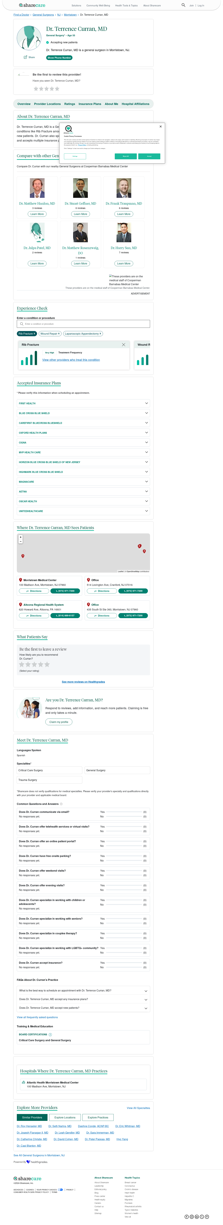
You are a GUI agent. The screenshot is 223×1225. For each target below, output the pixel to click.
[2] (41, 88)
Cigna (22, 442)
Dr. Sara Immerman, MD (100, 1132)
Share (32, 57)
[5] (57, 88)
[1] (35, 88)
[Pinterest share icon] (206, 1218)
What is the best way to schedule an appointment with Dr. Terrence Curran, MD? (65, 990)
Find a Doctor (21, 14)
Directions (35, 591)
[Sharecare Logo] (32, 5)
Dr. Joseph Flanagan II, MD (32, 1132)
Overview (24, 104)
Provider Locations (47, 104)
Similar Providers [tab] (32, 1117)
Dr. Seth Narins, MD (60, 1126)
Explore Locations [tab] (65, 1117)
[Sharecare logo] (49, 1178)
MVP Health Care (30, 452)
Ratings (69, 104)
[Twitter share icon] (201, 1218)
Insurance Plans (90, 104)
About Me (111, 104)
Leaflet (120, 571)
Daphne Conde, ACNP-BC (93, 1126)
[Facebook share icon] (186, 1218)
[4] (52, 88)
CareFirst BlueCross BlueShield (40, 423)
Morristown (70, 14)
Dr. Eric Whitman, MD (127, 1126)
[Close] (160, 126)
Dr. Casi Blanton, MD (29, 1145)
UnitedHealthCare (31, 511)
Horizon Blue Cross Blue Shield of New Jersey (49, 462)
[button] (61, 804)
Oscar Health (28, 501)
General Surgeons (43, 14)
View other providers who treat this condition (71, 359)
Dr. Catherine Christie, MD (32, 1139)
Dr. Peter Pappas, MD (97, 1139)
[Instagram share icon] (191, 1218)
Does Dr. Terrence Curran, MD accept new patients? (49, 1008)
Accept (149, 156)
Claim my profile (58, 722)
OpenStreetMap (133, 571)
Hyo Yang (122, 1139)
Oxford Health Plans (33, 432)
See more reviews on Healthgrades (83, 682)
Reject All (126, 156)
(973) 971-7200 (66, 590)
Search (183, 5)
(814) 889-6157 (66, 615)
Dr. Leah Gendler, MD (67, 1132)
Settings (75, 156)
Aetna (23, 491)
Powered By (20, 1161)
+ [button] (21, 537)
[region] (112, 143)
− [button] (21, 541)
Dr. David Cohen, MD (66, 1139)
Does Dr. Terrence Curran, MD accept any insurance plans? (53, 999)
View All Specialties (138, 1108)
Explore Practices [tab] (98, 1117)
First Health (27, 403)
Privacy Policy (82, 145)
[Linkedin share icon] (196, 1218)
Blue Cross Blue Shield (34, 413)
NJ (59, 14)
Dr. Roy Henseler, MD (29, 1126)
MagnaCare (26, 481)
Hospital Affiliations (135, 104)
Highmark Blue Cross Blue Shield (41, 472)
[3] (46, 88)
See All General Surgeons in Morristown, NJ (39, 1155)
